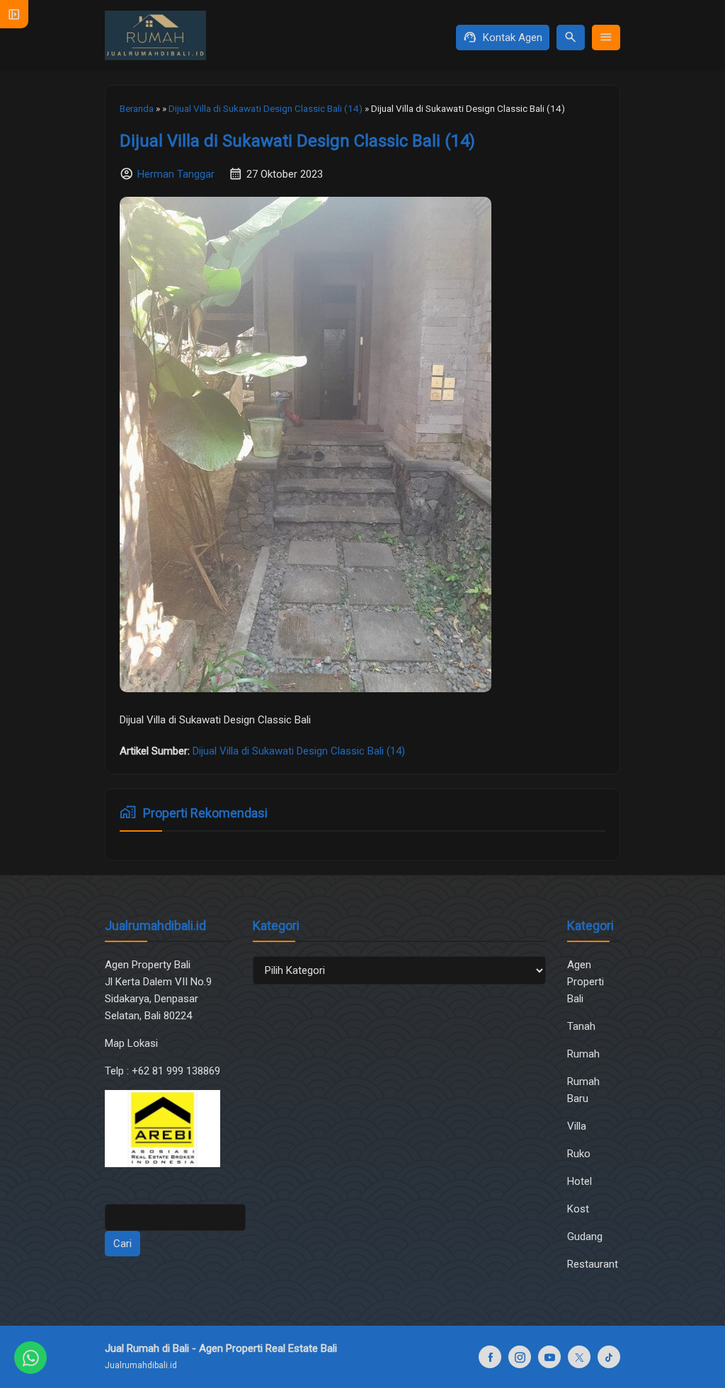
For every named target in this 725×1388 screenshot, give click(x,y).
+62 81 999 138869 (177, 1071)
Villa (576, 1126)
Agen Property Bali (147, 964)
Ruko (578, 1153)
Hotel (579, 1181)
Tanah (581, 1026)
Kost (578, 1209)
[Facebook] (490, 1357)
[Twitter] (579, 1357)
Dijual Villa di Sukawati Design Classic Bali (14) (297, 141)
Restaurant (592, 1264)
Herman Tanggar (176, 174)
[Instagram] (519, 1357)
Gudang (585, 1236)
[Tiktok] (609, 1357)
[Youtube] (549, 1357)
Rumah (583, 1054)
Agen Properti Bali (585, 981)
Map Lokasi (133, 1043)
